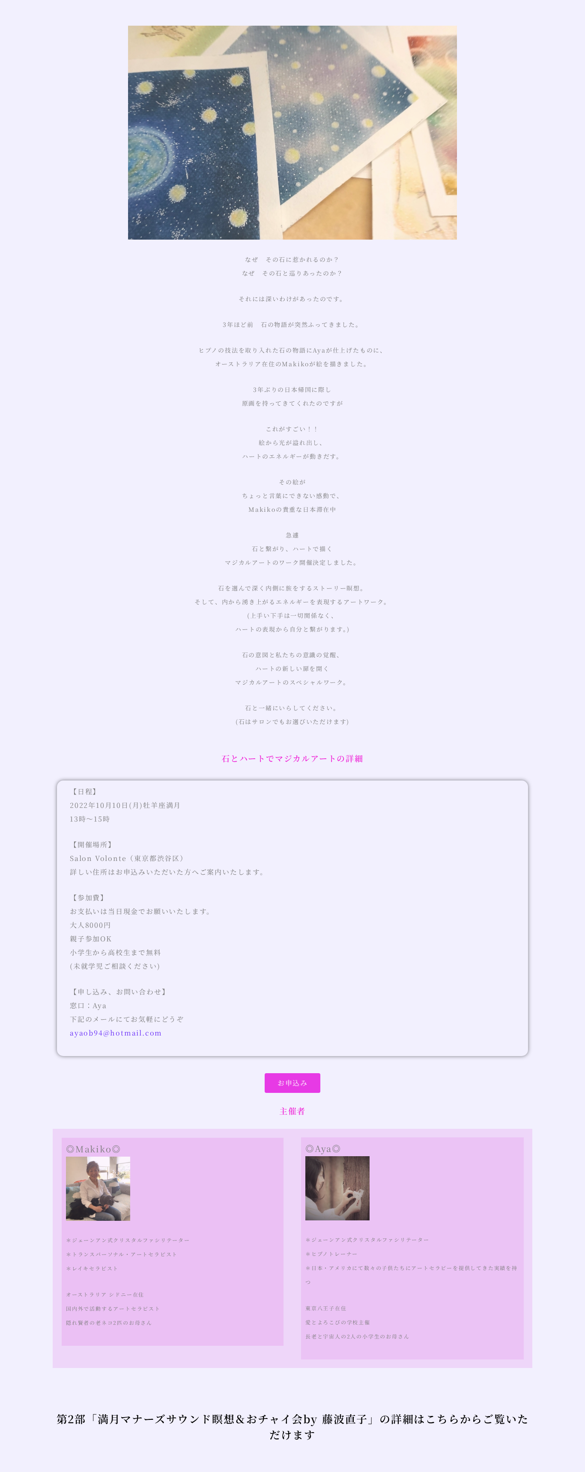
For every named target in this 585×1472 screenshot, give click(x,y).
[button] (292, 1083)
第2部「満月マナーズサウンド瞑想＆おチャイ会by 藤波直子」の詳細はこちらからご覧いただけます (293, 1426)
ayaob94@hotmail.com (116, 1033)
